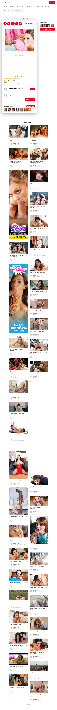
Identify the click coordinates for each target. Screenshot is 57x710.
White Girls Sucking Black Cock (39, 255)
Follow (32, 88)
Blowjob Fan (6, 2)
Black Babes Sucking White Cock (39, 591)
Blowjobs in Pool (15, 144)
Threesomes (35, 144)
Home (5, 6)
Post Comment (30, 99)
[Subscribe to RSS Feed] (8, 10)
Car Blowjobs (35, 357)
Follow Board (30, 106)
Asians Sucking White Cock (38, 166)
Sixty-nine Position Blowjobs (18, 419)
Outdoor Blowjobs (16, 607)
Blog (37, 6)
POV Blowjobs (36, 189)
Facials (13, 106)
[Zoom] (16, 23)
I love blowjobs (15, 143)
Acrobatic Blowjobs (37, 700)
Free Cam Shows (46, 6)
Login (52, 2)
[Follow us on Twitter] (4, 10)
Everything (20, 6)
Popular (12, 6)
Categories (29, 6)
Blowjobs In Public (16, 377)
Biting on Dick (35, 314)
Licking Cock (35, 295)
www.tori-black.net (29, 23)
